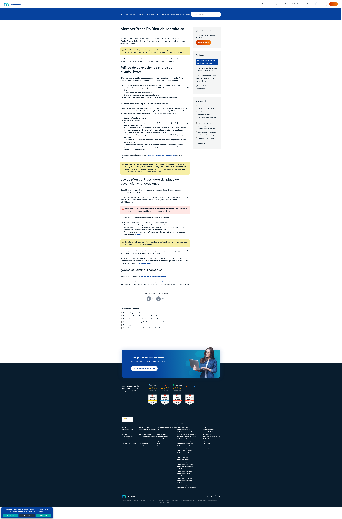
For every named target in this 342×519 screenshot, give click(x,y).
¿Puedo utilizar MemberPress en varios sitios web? (140, 316)
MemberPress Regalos (162, 436)
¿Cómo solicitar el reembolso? (202, 87)
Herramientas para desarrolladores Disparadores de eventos (207, 126)
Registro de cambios (208, 441)
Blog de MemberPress (127, 441)
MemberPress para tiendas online (185, 482)
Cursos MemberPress (162, 434)
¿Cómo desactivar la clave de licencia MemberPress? (141, 328)
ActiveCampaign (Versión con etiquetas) (167, 427)
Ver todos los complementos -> (164, 448)
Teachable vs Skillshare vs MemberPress (186, 436)
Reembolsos (175, 500)
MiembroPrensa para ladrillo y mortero (186, 487)
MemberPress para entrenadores (185, 464)
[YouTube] (219, 496)
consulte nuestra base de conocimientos (172, 282)
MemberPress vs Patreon (183, 438)
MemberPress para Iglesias (183, 473)
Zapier (158, 445)
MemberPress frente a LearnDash (185, 431)
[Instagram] (215, 496)
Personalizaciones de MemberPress (211, 436)
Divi (158, 429)
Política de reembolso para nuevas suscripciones (144, 104)
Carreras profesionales (127, 429)
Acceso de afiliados (126, 438)
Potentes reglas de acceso (145, 434)
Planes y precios (207, 434)
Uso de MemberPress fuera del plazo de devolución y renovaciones (206, 78)
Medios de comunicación (128, 431)
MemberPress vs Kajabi (182, 427)
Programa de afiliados (127, 436)
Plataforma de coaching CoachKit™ (147, 429)
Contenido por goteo (144, 438)
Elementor (159, 431)
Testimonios (124, 434)
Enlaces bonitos (206, 445)
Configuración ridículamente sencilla (148, 436)
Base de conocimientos (208, 429)
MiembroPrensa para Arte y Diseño (185, 475)
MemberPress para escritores (184, 457)
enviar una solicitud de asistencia (153, 277)
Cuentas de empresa (144, 443)
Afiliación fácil (206, 443)
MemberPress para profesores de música (187, 462)
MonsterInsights (161, 438)
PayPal (158, 441)
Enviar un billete (203, 42)
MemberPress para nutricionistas (185, 466)
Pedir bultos (141, 441)
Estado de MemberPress (209, 431)
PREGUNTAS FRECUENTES (209, 438)
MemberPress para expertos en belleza (186, 445)
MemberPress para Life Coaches (185, 455)
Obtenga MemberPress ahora (143, 368)
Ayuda (204, 427)
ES (127, 419)
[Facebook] (212, 496)
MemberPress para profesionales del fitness (187, 448)
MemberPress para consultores (184, 471)
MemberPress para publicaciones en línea (187, 452)
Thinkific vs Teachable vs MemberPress (186, 434)
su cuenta (138, 235)
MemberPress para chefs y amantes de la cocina (189, 441)
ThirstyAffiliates (206, 448)
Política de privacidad (163, 500)
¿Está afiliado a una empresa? (133, 325)
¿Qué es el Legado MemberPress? (134, 313)
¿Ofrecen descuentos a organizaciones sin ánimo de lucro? (143, 322)
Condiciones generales (187, 500)
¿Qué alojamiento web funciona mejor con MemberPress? (206, 141)
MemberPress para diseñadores (184, 480)
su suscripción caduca (143, 263)
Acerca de (124, 427)
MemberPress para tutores (183, 459)
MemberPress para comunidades (185, 469)
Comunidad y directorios (145, 431)
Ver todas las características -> (146, 445)
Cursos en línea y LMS (144, 427)
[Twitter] (208, 496)
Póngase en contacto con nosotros (130, 443)
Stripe (158, 443)
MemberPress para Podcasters (184, 450)
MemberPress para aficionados (184, 478)
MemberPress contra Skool (183, 429)
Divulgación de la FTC (202, 500)
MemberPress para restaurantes (185, 443)
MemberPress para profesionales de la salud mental (189, 485)
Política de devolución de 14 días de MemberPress (206, 62)
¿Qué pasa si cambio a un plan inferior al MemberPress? (142, 319)
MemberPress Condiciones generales (162, 155)
